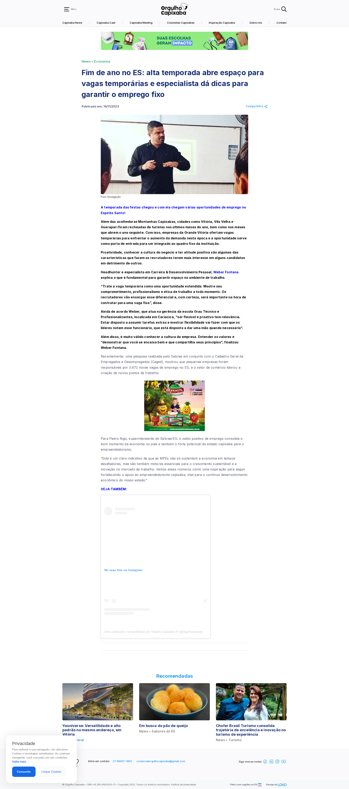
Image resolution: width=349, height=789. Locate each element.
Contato (281, 22)
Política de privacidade (183, 784)
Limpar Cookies (51, 771)
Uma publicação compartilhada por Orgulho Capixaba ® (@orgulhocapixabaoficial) (158, 631)
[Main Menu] (66, 9)
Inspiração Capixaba (222, 22)
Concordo (24, 771)
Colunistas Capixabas (180, 22)
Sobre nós (255, 22)
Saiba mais (19, 761)
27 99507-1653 (122, 761)
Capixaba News (72, 22)
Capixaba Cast (106, 22)
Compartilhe (255, 106)
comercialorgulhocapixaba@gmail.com (160, 761)
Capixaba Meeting (141, 22)
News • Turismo (229, 740)
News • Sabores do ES (157, 731)
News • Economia (96, 61)
